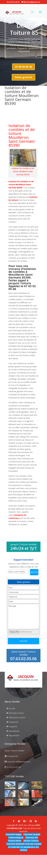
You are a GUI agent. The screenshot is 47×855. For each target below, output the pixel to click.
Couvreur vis (16, 847)
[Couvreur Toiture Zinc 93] (23, 785)
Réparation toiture (17, 717)
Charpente (13, 722)
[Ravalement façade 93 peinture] (10, 785)
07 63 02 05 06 (23, 66)
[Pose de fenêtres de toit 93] (23, 794)
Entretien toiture (16, 713)
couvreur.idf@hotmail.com (18, 761)
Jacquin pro (29, 847)
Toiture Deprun (15, 837)
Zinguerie (13, 726)
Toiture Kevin (14, 840)
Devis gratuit (23, 77)
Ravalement (14, 731)
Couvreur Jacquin (31, 834)
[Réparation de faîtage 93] (37, 802)
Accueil (12, 708)
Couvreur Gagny (14, 834)
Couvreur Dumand (15, 843)
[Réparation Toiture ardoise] (23, 802)
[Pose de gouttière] (10, 793)
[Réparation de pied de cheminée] (10, 802)
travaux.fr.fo (12, 756)
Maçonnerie (14, 735)
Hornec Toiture (31, 840)
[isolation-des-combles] (37, 785)
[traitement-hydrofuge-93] (37, 794)
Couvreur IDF (31, 837)
